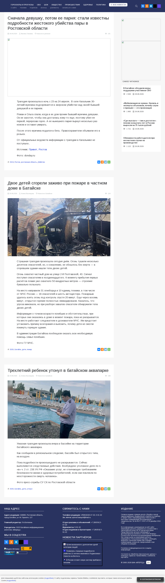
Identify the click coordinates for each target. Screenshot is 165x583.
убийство (41, 162)
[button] (136, 6)
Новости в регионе (43, 34)
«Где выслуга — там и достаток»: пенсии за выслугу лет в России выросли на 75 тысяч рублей (139, 123)
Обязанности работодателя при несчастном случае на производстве (139, 140)
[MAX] (159, 6)
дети (24, 349)
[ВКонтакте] (98, 162)
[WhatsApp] (109, 162)
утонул (29, 489)
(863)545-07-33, (89, 515)
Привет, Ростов (38, 149)
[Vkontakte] (143, 6)
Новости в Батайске (45, 193)
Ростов (17, 162)
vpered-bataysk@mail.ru (81, 517)
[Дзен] (155, 6)
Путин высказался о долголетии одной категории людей (81, 546)
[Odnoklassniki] (147, 6)
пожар (29, 349)
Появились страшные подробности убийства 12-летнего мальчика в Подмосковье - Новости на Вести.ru (82, 553)
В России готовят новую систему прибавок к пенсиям (82, 561)
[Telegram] (151, 6)
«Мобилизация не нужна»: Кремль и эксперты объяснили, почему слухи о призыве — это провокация (140, 105)
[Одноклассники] (102, 162)
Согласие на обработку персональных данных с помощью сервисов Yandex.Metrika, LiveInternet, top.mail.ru (138, 555)
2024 (12, 162)
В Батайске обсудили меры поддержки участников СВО (137, 89)
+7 (82, 515)
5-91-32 (99, 515)
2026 (12, 349)
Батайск (18, 349)
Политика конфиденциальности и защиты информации (136, 549)
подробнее (49, 578)
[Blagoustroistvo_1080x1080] (141, 60)
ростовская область (29, 162)
